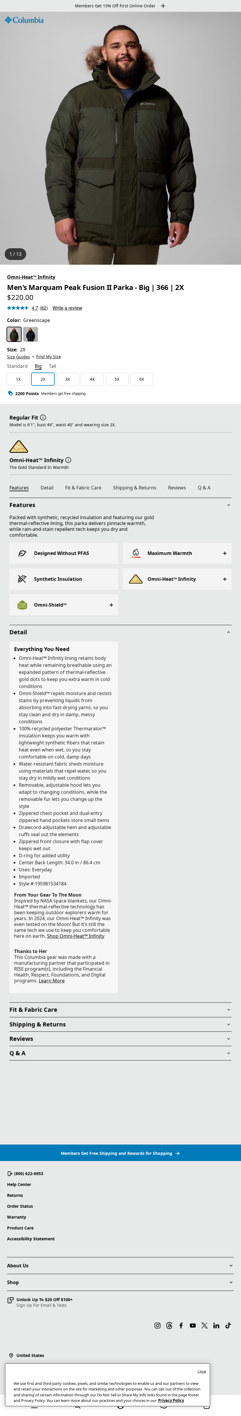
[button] (43, 416)
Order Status (20, 1206)
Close (202, 1371)
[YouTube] (193, 1325)
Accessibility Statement (31, 1238)
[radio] (14, 334)
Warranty (16, 1217)
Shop (13, 1282)
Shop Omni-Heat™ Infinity (75, 936)
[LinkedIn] (216, 1325)
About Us (18, 1265)
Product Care (20, 1228)
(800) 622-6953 (28, 1173)
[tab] (17, 367)
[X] (204, 1325)
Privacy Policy (171, 1400)
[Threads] (169, 1325)
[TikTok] (228, 1325)
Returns (15, 1195)
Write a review (67, 307)
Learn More (52, 980)
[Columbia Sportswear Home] (24, 20)
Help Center (19, 1184)
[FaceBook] (181, 1325)
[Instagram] (157, 1325)
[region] (120, 138)
